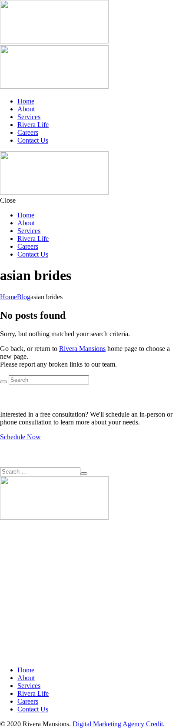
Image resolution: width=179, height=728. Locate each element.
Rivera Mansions (82, 348)
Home (25, 101)
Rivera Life (33, 124)
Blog (23, 297)
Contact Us (32, 140)
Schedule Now (20, 437)
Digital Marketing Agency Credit (118, 724)
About (26, 109)
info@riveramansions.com (36, 590)
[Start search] (3, 382)
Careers (27, 132)
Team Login (16, 606)
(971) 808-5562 (21, 575)
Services (28, 116)
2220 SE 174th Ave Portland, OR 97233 (28, 555)
